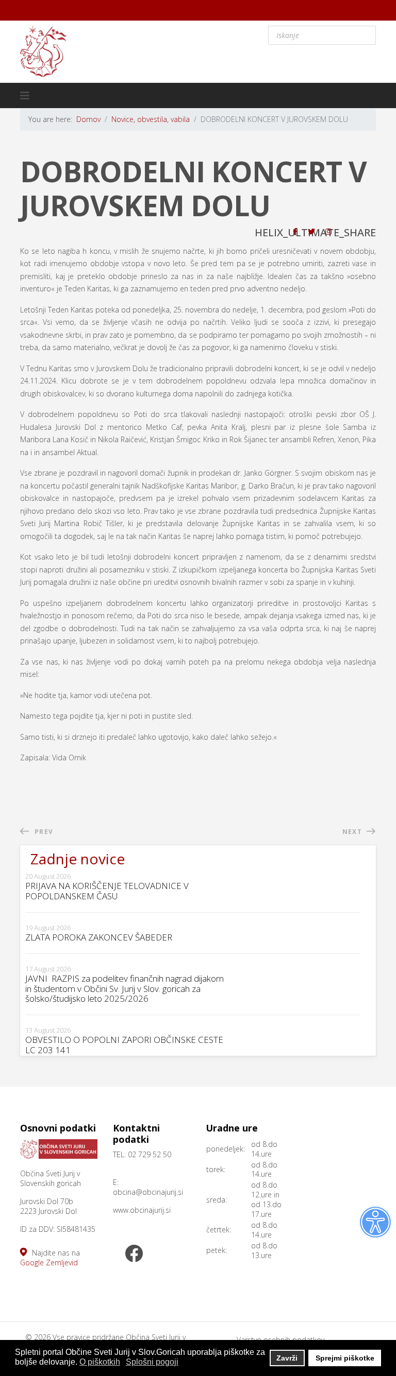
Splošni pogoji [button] (152, 1361)
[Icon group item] (133, 1254)
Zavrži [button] (287, 1358)
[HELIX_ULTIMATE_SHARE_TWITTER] (311, 231)
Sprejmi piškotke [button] (345, 1358)
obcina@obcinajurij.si (148, 1192)
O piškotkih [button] (99, 1361)
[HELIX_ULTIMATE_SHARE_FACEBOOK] (295, 231)
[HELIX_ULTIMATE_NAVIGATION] (24, 96)
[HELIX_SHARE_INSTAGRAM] (328, 231)
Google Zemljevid (49, 1262)
